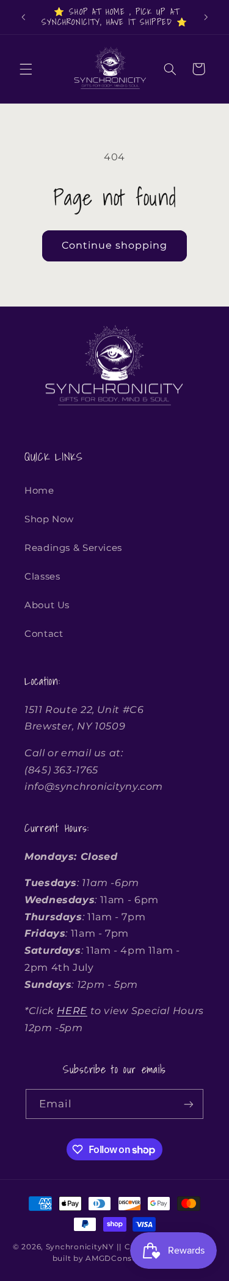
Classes (42, 576)
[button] (26, 69)
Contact (43, 633)
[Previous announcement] (23, 17)
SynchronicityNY (80, 1247)
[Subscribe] (189, 1104)
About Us (47, 605)
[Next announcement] (205, 17)
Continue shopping (115, 245)
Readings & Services (73, 547)
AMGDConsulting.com (130, 1258)
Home (39, 490)
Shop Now (49, 519)
